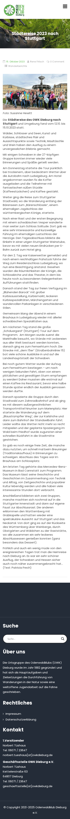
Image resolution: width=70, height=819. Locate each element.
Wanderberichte (17, 66)
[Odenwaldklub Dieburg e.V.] (14, 10)
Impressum (13, 714)
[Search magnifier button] (62, 638)
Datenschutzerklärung (21, 719)
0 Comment (57, 61)
